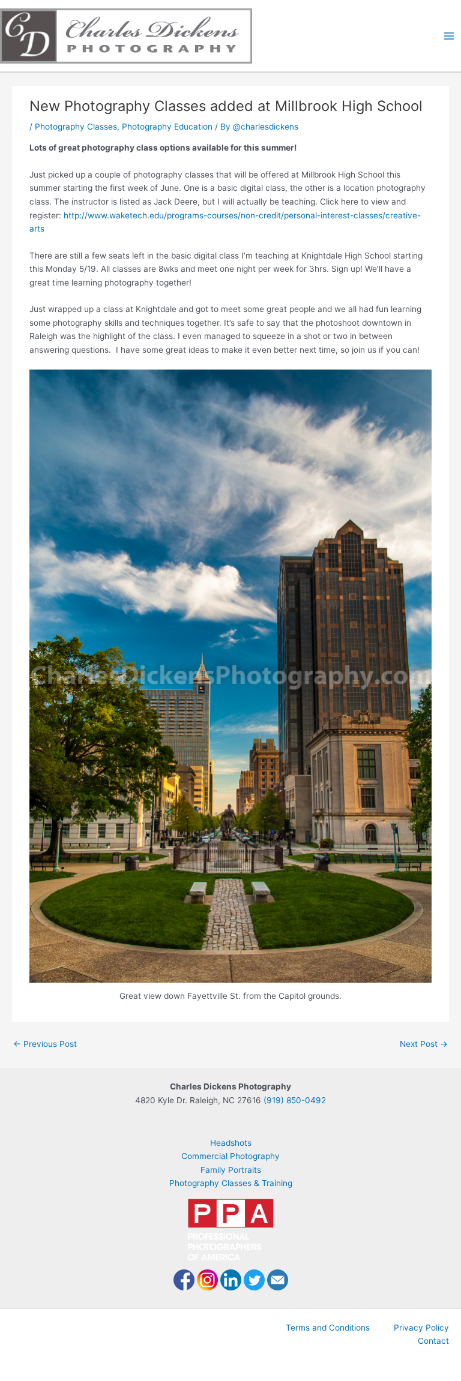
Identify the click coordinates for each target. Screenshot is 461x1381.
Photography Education (167, 126)
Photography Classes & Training (230, 1183)
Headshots (231, 1143)
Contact (433, 1341)
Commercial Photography (230, 1156)
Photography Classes (76, 126)
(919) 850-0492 (295, 1100)
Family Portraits (230, 1170)
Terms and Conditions (328, 1327)
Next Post (424, 1044)
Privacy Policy (421, 1327)
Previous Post (45, 1044)
